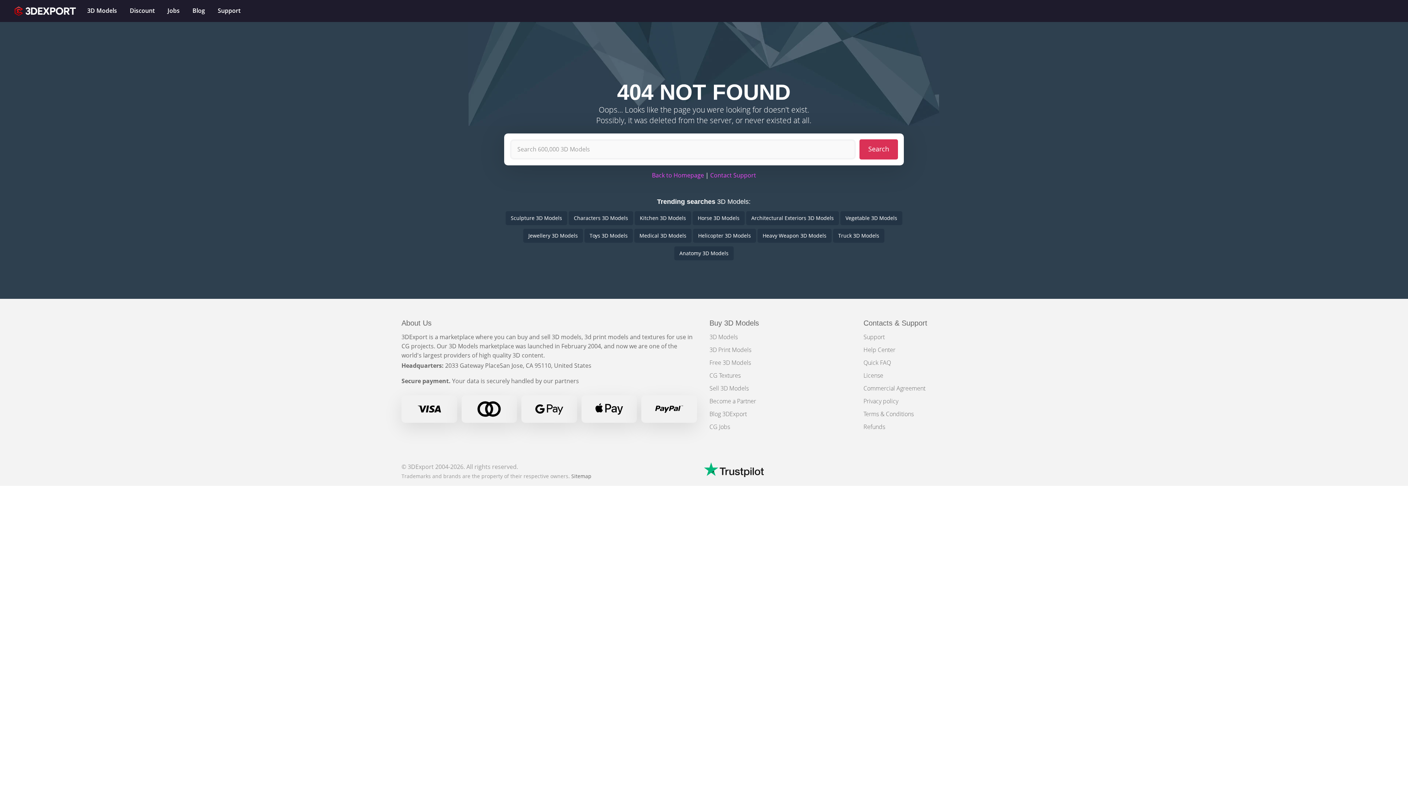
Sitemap (581, 476)
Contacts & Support (895, 323)
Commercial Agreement (894, 388)
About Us (417, 323)
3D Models (724, 337)
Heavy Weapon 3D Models (794, 235)
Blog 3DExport (728, 414)
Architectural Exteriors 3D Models (792, 217)
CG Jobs (720, 427)
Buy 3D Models (734, 323)
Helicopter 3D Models (724, 235)
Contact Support (733, 175)
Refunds (874, 427)
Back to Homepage (678, 175)
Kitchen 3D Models (663, 217)
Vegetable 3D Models (871, 217)
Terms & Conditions (888, 414)
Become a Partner (733, 401)
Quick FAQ (877, 363)
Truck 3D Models (858, 235)
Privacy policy (880, 401)
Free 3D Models (730, 363)
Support (874, 337)
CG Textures (725, 375)
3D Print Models (730, 350)
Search (878, 148)
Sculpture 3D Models (536, 217)
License (873, 375)
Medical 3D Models (662, 235)
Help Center (879, 350)
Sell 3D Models (729, 388)
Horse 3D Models (719, 217)
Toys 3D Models (609, 235)
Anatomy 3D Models (704, 253)
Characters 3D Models (601, 217)
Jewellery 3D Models (553, 235)
